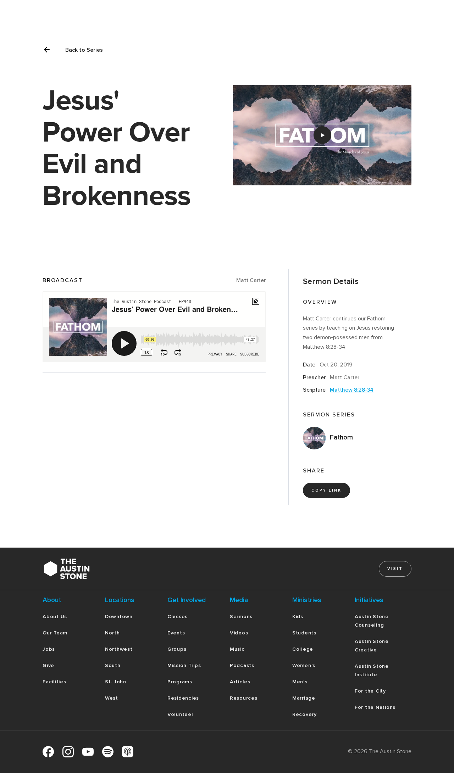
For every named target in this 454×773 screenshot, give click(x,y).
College (302, 649)
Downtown (119, 617)
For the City (370, 691)
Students (304, 633)
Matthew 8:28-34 (351, 389)
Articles (240, 682)
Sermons (241, 617)
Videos (239, 633)
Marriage (303, 698)
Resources (244, 698)
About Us (55, 617)
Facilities (54, 682)
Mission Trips (184, 665)
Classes (177, 617)
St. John (115, 682)
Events (176, 633)
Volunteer (180, 714)
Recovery (304, 714)
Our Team (55, 633)
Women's (303, 665)
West (111, 698)
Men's (300, 682)
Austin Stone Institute (372, 670)
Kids (297, 617)
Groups (177, 649)
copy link (326, 490)
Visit (395, 568)
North (112, 633)
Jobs (49, 649)
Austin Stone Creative (372, 645)
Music (237, 649)
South (113, 665)
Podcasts (242, 665)
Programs (179, 682)
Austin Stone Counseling (372, 621)
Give (48, 665)
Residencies (183, 698)
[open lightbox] (322, 135)
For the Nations (375, 707)
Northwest (119, 649)
